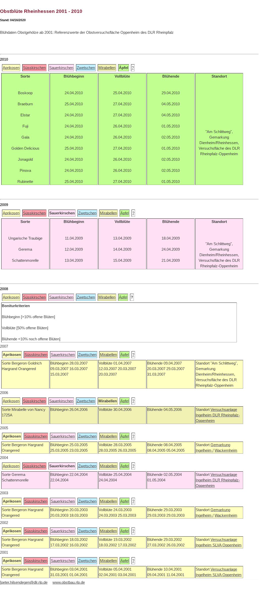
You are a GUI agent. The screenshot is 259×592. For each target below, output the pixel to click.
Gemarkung (220, 445)
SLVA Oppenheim (227, 545)
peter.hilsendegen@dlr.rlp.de (24, 582)
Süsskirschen (34, 68)
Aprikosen (11, 68)
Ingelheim (204, 415)
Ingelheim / (205, 450)
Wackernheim (226, 450)
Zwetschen (86, 68)
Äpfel (124, 213)
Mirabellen (106, 68)
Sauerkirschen (61, 68)
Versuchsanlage (224, 410)
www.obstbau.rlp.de (69, 582)
